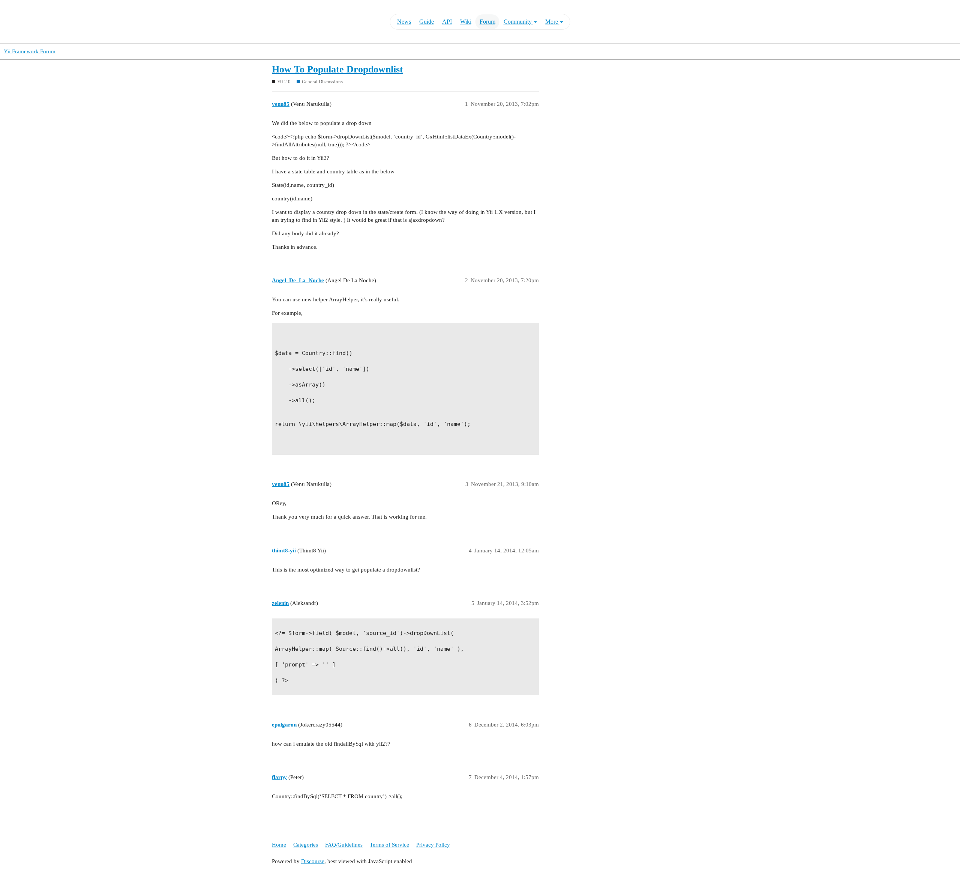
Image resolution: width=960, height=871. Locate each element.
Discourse (312, 861)
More (552, 21)
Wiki (465, 21)
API (447, 21)
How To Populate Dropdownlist (337, 69)
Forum (487, 21)
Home (279, 845)
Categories (305, 845)
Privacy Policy (433, 845)
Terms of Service (389, 845)
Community (518, 21)
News (404, 21)
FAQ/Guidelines (344, 845)
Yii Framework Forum (30, 51)
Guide (426, 21)
